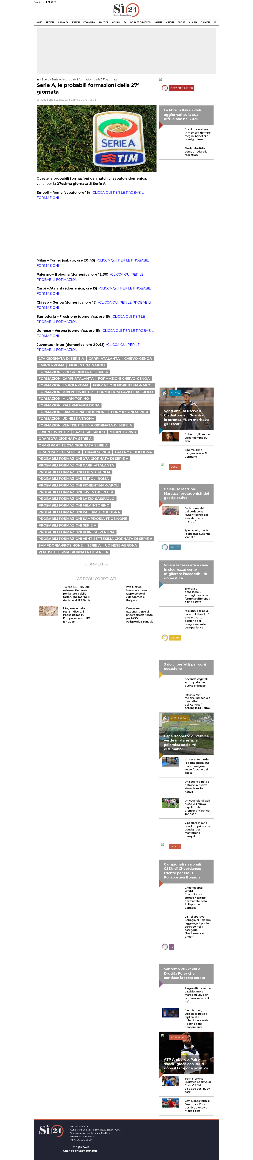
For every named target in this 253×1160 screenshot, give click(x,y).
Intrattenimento (140, 22)
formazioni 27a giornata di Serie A (73, 372)
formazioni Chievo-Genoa (124, 379)
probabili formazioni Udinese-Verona (77, 532)
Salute (158, 22)
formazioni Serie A (130, 412)
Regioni (50, 22)
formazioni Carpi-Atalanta (66, 379)
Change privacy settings (80, 1150)
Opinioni (205, 22)
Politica (103, 22)
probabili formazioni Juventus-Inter (76, 492)
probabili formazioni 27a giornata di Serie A (83, 459)
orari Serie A (98, 452)
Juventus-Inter (54, 432)
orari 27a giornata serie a (65, 439)
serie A (94, 545)
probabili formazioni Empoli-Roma (74, 479)
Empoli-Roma (52, 365)
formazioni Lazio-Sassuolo (125, 392)
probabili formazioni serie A (67, 525)
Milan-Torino (123, 432)
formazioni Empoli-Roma (64, 385)
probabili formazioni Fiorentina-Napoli (79, 485)
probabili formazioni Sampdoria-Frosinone (83, 519)
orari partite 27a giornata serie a (73, 445)
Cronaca (63, 22)
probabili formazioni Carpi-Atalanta (76, 465)
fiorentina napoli (87, 365)
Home (39, 22)
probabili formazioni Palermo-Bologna (79, 512)
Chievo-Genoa (138, 359)
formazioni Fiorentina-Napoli (123, 385)
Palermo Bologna (133, 452)
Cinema (170, 22)
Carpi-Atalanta (104, 359)
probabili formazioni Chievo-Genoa (75, 472)
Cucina (193, 22)
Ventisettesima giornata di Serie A (73, 552)
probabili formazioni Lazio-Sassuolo (77, 499)
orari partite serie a (59, 452)
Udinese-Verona (121, 545)
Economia (89, 22)
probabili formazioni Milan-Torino (74, 505)
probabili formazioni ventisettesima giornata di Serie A (95, 539)
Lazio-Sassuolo (89, 432)
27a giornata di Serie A (61, 359)
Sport (181, 22)
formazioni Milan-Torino (64, 399)
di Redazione (45, 99)
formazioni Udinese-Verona (66, 419)
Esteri (76, 22)
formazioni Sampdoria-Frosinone (73, 412)
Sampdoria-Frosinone (61, 545)
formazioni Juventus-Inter (66, 392)
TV (125, 22)
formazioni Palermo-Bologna (69, 405)
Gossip (116, 22)
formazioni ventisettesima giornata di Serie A (85, 425)
